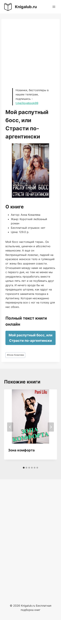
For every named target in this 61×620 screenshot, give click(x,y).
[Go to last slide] (10, 427)
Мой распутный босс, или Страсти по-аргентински (30, 338)
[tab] (24, 468)
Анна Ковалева (15, 355)
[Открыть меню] (54, 6)
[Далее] (51, 427)
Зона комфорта (21, 450)
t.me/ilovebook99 (27, 103)
